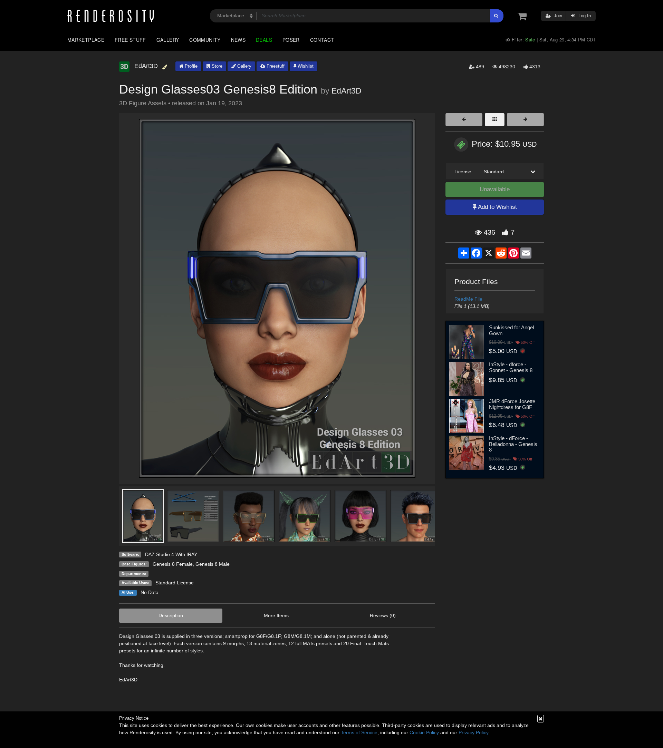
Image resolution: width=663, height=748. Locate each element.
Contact (322, 39)
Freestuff (275, 66)
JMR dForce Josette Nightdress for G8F (512, 404)
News (238, 39)
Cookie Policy (424, 732)
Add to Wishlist (497, 207)
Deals (264, 39)
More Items (276, 615)
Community (204, 39)
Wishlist (305, 66)
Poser (291, 39)
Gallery (167, 39)
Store (216, 66)
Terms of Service (359, 732)
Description (170, 615)
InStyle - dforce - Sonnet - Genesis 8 (510, 367)
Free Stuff (130, 39)
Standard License (174, 582)
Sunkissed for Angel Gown (511, 330)
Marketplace (85, 39)
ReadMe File (468, 299)
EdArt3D (347, 90)
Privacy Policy (473, 732)
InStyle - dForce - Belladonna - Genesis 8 (513, 444)
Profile (190, 66)
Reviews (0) (383, 615)
